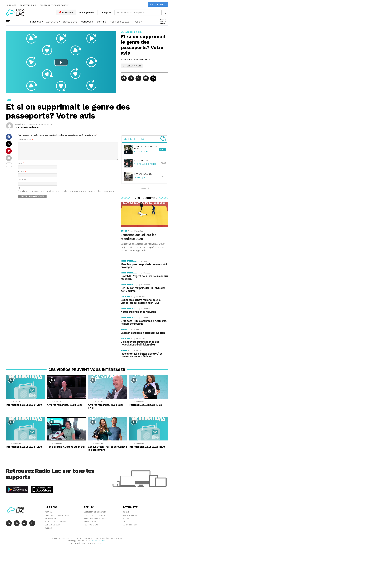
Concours (87, 22)
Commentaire (25, 139)
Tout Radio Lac (91, 525)
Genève (126, 512)
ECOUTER (67, 12)
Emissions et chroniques (57, 515)
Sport (125, 522)
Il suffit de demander (94, 515)
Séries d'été (70, 22)
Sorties (101, 22)
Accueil (48, 512)
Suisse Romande (130, 515)
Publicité (11, 5)
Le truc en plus (130, 525)
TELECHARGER (133, 66)
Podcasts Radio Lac (28, 127)
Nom (21, 163)
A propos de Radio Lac (56, 522)
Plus (137, 22)
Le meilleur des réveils (95, 512)
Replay (107, 12)
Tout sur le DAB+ (120, 22)
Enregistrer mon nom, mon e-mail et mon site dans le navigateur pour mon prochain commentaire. (67, 191)
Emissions (35, 22)
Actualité (52, 22)
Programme (87, 12)
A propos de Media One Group (54, 5)
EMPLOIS (48, 528)
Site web (22, 180)
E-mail (22, 171)
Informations (90, 522)
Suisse (126, 518)
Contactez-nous (28, 5)
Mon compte (158, 4)
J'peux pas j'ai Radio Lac (95, 518)
